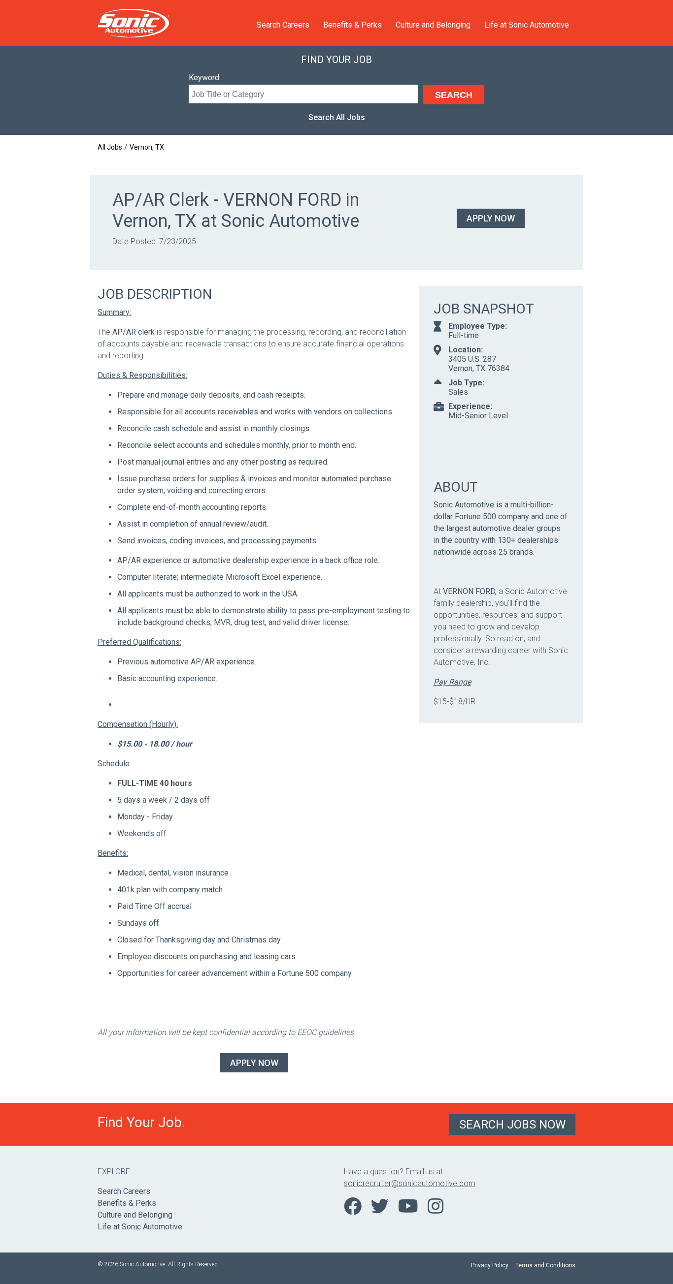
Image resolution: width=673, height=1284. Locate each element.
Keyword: (205, 77)
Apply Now (491, 218)
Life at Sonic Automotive (526, 25)
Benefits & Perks (352, 25)
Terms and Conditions (545, 1265)
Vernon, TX (147, 147)
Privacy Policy (489, 1265)
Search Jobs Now (512, 1124)
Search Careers (283, 25)
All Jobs (110, 147)
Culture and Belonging (433, 25)
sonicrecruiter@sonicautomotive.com (409, 1183)
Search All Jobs (336, 117)
